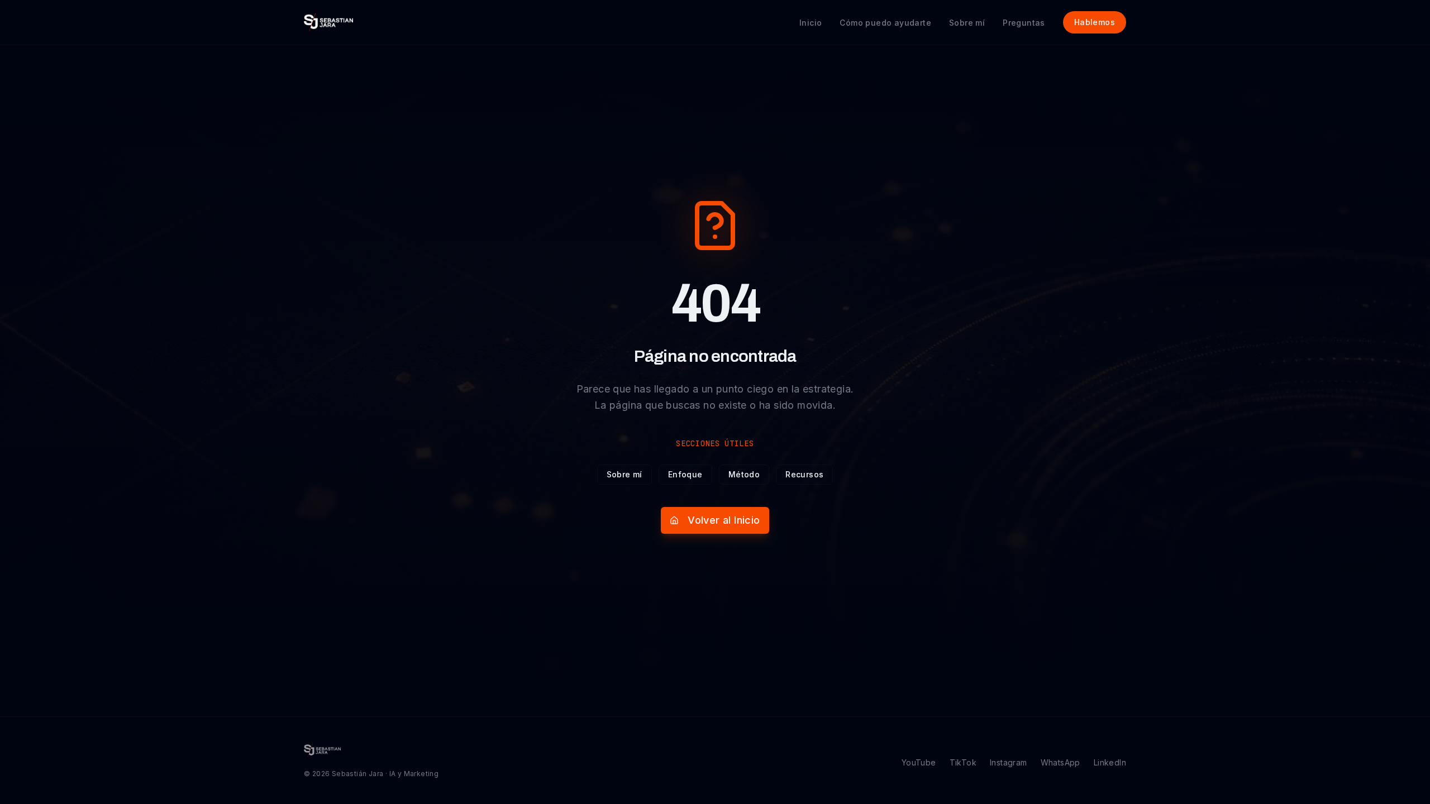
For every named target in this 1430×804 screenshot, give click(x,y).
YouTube (919, 762)
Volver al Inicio (724, 520)
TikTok (963, 762)
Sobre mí (624, 474)
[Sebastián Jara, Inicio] (328, 22)
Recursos (804, 474)
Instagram (1008, 762)
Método (744, 474)
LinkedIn (1110, 762)
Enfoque (685, 474)
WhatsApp (1060, 762)
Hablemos (1094, 22)
